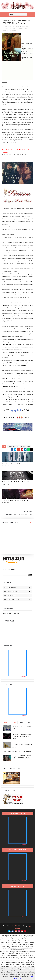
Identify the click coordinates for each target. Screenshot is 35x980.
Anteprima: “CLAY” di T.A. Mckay (11, 463)
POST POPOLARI (10, 722)
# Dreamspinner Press (23, 446)
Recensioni (6, 30)
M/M (25, 28)
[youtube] (22, 931)
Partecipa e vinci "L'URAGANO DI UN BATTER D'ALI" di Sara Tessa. (22, 736)
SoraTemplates (14, 926)
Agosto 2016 (24, 26)
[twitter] (9, 931)
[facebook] (12, 931)
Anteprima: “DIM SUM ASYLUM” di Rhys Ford (15, 500)
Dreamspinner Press (9, 28)
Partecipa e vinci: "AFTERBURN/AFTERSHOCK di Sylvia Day (22, 745)
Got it (20, 979)
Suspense (13, 30)
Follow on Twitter (10, 595)
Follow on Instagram (11, 591)
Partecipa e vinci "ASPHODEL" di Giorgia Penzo (17, 751)
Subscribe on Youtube (11, 599)
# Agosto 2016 (11, 446)
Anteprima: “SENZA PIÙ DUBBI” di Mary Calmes (15, 481)
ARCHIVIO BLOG (25, 722)
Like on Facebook (10, 587)
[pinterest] (25, 931)
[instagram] (19, 931)
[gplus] (16, 931)
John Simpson (20, 28)
